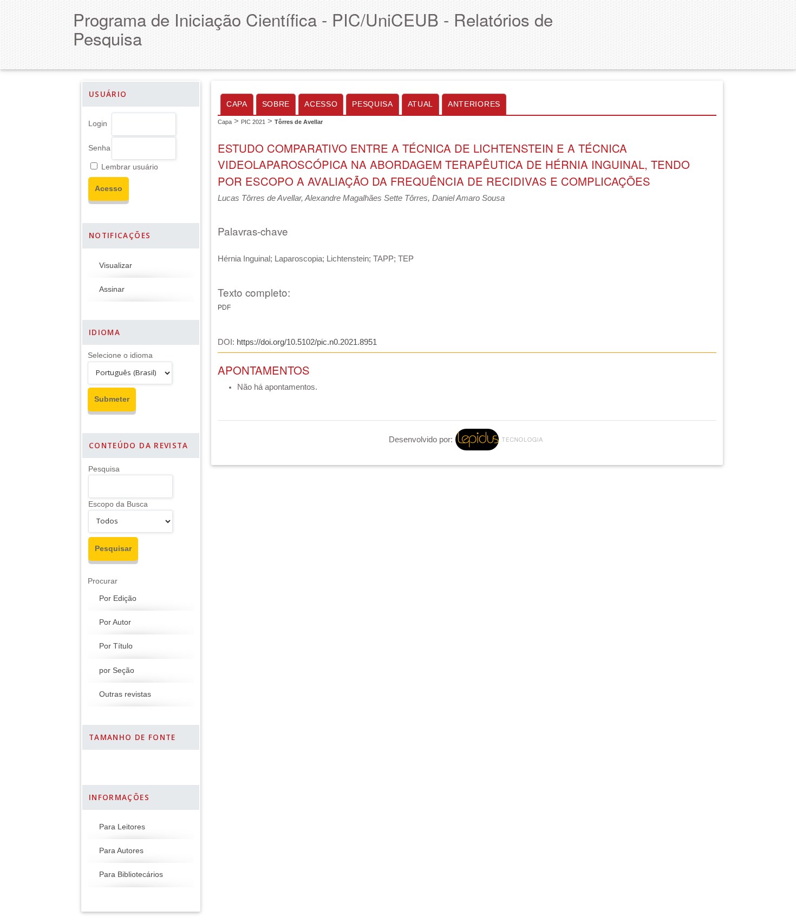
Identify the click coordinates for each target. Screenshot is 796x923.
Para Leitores (122, 827)
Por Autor (115, 622)
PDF (224, 307)
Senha (99, 148)
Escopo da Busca (118, 504)
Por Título (116, 646)
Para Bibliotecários (131, 874)
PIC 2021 (253, 122)
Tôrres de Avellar (299, 122)
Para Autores (121, 851)
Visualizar (115, 265)
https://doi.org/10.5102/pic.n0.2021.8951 (307, 342)
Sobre (276, 104)
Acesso (320, 104)
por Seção (116, 670)
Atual (420, 104)
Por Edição (117, 598)
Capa (236, 104)
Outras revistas (125, 694)
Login (97, 124)
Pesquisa (104, 469)
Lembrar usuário (129, 167)
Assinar (112, 289)
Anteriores (474, 104)
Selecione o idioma (120, 355)
